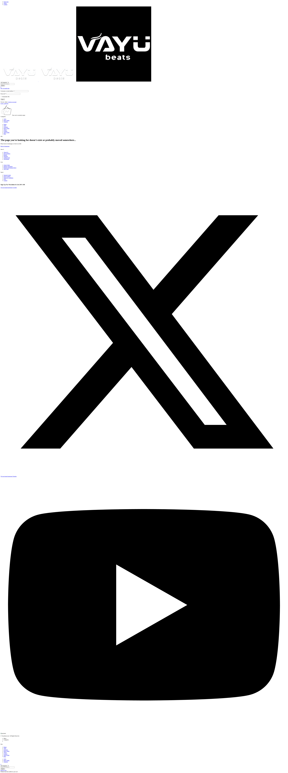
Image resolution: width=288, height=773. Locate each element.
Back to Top (3, 770)
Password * (3, 93)
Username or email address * (7, 91)
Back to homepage (5, 146)
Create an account (12, 102)
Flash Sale (6, 1)
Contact (5, 4)
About (5, 3)
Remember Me (5, 96)
